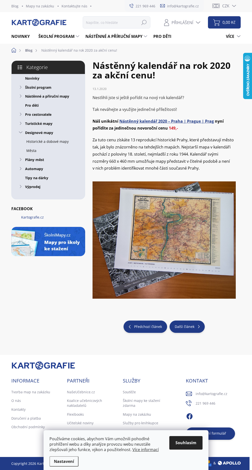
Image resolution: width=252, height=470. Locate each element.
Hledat (144, 22)
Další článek (184, 326)
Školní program (38, 87)
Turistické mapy (38, 123)
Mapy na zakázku (40, 6)
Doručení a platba (26, 418)
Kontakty (18, 409)
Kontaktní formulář (210, 433)
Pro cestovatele (38, 114)
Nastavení (64, 461)
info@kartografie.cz (211, 393)
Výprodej (32, 186)
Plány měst (34, 159)
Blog (14, 6)
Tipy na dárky (36, 178)
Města (31, 150)
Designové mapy (39, 132)
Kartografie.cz (32, 217)
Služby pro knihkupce (140, 423)
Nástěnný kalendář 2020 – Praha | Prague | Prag (166, 121)
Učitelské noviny (80, 423)
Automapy (34, 168)
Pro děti (32, 105)
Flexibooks (75, 414)
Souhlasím (185, 442)
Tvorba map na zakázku (30, 392)
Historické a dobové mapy (47, 141)
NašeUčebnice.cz (81, 392)
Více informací (145, 449)
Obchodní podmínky (28, 427)
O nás (16, 400)
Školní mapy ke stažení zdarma (141, 403)
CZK (225, 6)
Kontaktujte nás (74, 6)
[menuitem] (22, 36)
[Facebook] (189, 415)
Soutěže (129, 392)
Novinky (32, 78)
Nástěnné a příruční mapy (47, 96)
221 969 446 (205, 403)
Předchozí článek (148, 326)
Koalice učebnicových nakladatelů (84, 403)
